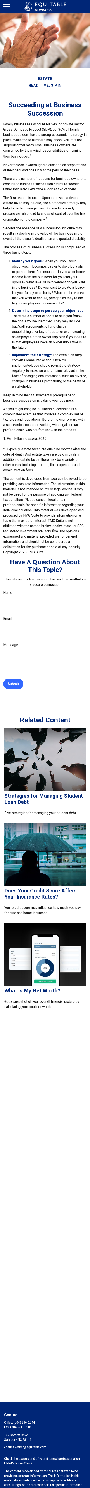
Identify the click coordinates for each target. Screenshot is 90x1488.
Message (10, 645)
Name (7, 593)
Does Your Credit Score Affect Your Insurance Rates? (40, 894)
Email (7, 619)
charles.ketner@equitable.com (25, 1447)
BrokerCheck (24, 1463)
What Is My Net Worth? (32, 991)
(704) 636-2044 (24, 1422)
